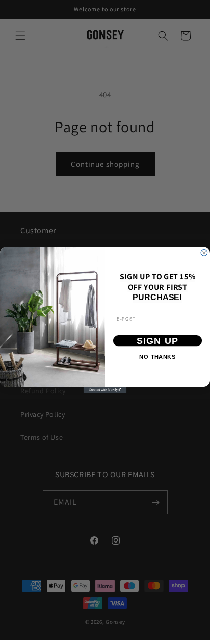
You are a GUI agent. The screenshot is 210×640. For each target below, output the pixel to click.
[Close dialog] (204, 253)
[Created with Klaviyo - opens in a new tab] (105, 390)
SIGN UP (158, 340)
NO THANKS (157, 357)
